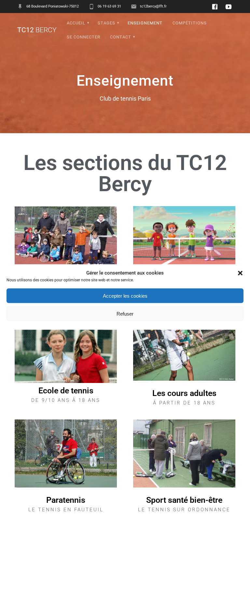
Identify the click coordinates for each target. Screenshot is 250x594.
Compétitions (190, 23)
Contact (120, 37)
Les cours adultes (184, 393)
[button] (240, 273)
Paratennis (65, 500)
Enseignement (145, 23)
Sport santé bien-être (184, 500)
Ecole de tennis (65, 390)
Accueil (76, 23)
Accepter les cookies (125, 295)
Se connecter (83, 37)
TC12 (37, 30)
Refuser (125, 313)
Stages (106, 23)
